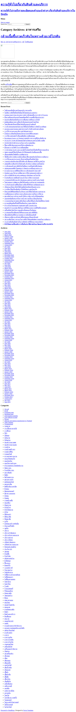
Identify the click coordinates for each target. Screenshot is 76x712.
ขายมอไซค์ (8, 454)
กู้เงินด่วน (7, 440)
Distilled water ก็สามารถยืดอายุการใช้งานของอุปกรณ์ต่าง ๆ (23, 173)
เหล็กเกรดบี (8, 686)
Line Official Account (10, 417)
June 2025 (7, 248)
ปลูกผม (6, 551)
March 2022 (8, 308)
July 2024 (7, 263)
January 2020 (8, 352)
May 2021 (7, 325)
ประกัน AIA (8, 549)
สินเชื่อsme (7, 616)
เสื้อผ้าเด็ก (7, 674)
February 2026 (8, 236)
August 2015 (8, 398)
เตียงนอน (7, 660)
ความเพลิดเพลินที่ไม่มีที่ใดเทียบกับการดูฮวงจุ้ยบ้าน (20, 203)
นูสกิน (6, 528)
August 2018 (8, 380)
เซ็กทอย (7, 656)
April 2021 (7, 327)
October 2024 (8, 258)
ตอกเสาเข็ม (8, 484)
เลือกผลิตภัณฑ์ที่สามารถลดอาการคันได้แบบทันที (20, 215)
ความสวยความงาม (10, 456)
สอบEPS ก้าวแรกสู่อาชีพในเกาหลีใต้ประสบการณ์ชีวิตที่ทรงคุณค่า (25, 208)
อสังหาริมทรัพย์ (9, 630)
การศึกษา (7, 431)
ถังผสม (6, 498)
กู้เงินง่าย (7, 438)
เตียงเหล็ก (7, 663)
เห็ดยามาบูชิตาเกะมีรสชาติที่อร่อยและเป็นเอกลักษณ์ (21, 217)
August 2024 (8, 261)
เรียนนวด (7, 670)
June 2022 (7, 303)
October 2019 (8, 357)
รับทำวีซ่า (7, 584)
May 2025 (7, 250)
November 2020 (9, 335)
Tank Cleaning (8, 422)
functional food (8, 414)
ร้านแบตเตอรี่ (8, 588)
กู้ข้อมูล (6, 435)
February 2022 (8, 310)
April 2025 (7, 251)
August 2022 (8, 300)
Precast (6, 419)
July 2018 (7, 382)
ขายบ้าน (7, 447)
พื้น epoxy (7, 563)
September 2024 (9, 260)
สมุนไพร (7, 602)
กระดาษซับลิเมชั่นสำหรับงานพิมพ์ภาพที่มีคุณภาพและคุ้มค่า (23, 222)
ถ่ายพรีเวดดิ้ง (8, 500)
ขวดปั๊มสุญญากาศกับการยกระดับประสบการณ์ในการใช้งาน (23, 194)
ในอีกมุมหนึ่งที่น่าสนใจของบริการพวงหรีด (18, 110)
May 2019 (7, 365)
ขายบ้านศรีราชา (9, 449)
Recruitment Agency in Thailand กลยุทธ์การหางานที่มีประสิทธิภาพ (25, 138)
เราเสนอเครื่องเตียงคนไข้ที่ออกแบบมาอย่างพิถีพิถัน (20, 212)
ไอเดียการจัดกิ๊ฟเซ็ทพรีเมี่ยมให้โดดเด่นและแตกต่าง (20, 113)
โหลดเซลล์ (7, 700)
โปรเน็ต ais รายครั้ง (10, 697)
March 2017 (8, 388)
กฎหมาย (7, 426)
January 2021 (8, 332)
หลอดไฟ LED (8, 621)
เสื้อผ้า (6, 672)
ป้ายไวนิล (7, 556)
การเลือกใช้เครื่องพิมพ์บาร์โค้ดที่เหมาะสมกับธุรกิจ (20, 189)
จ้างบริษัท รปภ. (9, 470)
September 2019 (9, 358)
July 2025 (7, 246)
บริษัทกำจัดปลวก (9, 542)
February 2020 (8, 350)
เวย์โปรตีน (8, 84)
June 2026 (7, 231)
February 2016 (8, 392)
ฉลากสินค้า (8, 472)
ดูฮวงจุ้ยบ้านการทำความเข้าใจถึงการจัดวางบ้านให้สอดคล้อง (24, 196)
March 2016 (8, 390)
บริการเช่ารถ (8, 537)
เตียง (5, 658)
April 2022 (7, 307)
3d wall (6, 409)
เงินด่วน (6, 651)
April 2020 (7, 347)
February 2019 (8, 370)
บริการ (6, 530)
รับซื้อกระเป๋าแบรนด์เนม (12, 574)
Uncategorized (8, 424)
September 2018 (9, 378)
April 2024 (7, 266)
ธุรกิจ (6, 521)
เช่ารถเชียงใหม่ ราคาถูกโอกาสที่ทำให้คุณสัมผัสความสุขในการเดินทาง (27, 219)
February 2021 (8, 330)
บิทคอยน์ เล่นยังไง (10, 547)
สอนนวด (7, 607)
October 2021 (8, 317)
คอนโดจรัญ (8, 461)
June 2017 (7, 383)
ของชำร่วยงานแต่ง (10, 445)
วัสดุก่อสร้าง (8, 595)
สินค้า (6, 612)
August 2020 (8, 340)
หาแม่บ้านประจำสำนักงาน (13, 626)
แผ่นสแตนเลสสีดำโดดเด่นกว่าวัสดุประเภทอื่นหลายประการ (23, 168)
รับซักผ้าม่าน (8, 572)
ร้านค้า (6, 586)
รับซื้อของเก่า (8, 577)
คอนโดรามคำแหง (10, 463)
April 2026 (7, 233)
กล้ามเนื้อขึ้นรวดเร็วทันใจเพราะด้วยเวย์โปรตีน (30, 36)
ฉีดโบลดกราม (9, 477)
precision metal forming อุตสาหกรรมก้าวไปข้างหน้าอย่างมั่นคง (24, 129)
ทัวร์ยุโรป (7, 507)
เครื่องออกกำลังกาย (10, 649)
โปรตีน (27, 42)
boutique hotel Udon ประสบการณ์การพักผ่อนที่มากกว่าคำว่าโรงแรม (26, 115)
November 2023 (9, 275)
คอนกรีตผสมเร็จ (9, 458)
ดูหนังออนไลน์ (9, 482)
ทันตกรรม (7, 505)
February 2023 (8, 290)
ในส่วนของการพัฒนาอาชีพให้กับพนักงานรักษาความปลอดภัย (24, 182)
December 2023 (9, 273)
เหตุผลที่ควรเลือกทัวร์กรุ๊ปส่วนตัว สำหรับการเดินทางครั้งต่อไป (24, 164)
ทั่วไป (6, 512)
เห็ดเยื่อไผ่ (7, 681)
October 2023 (8, 276)
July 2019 (7, 362)
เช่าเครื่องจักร (8, 653)
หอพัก (6, 623)
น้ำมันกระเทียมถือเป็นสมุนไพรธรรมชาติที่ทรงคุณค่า (21, 133)
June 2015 (7, 402)
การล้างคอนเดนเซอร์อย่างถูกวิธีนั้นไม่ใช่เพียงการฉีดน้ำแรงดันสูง (25, 126)
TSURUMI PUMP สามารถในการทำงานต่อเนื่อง (19, 143)
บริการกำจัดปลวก (10, 533)
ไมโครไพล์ (8, 707)
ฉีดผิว (6, 475)
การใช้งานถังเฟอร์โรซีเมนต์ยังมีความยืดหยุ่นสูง (19, 136)
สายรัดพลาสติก (9, 609)
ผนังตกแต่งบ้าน (9, 558)
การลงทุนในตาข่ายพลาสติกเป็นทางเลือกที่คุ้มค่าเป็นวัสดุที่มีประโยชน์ (26, 201)
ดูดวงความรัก (8, 479)
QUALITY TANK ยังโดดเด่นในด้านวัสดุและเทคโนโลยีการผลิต (24, 140)
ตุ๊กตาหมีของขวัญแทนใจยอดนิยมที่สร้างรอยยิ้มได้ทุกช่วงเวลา (24, 117)
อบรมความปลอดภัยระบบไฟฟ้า (14, 628)
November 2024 (9, 256)
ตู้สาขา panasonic (9, 493)
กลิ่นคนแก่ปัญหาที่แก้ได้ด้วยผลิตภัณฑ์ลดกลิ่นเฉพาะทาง (22, 187)
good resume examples (11, 416)
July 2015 (7, 400)
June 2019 (7, 363)
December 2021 (9, 313)
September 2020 (9, 338)
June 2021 (7, 323)
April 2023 (7, 287)
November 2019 (9, 355)
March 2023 (8, 288)
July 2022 (7, 302)
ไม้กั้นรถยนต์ (8, 704)
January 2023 (8, 292)
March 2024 (8, 268)
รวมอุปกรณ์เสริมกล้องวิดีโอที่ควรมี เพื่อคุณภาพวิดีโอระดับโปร (24, 161)
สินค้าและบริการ (9, 614)
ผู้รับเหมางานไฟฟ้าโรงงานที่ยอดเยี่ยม (16, 147)
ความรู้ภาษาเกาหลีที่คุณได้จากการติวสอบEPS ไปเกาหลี (22, 171)
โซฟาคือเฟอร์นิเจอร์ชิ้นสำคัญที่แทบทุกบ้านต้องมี (20, 124)
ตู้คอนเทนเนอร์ (9, 491)
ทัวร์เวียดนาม (8, 510)
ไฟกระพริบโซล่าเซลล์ (11, 702)
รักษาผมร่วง (8, 570)
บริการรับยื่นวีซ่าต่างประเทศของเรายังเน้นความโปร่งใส (22, 175)
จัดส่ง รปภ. (7, 468)
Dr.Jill (6, 411)
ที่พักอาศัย (7, 516)
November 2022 (9, 295)
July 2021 (7, 322)
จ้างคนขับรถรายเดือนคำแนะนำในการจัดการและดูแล (21, 177)
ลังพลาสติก (8, 593)
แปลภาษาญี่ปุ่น (9, 690)
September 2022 (9, 298)
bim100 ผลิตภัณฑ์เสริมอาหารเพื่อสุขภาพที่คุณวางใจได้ (22, 119)
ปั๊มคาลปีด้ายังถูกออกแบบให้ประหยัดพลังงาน (18, 145)
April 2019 (7, 367)
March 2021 (8, 328)
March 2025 (8, 253)
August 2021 (8, 320)
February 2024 (8, 270)
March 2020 (8, 348)
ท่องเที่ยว (7, 503)
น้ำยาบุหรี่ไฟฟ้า (9, 526)
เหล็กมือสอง (8, 684)
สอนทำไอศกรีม (9, 605)
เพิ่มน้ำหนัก (8, 667)
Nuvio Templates (28, 710)
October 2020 (8, 337)
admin (31, 42)
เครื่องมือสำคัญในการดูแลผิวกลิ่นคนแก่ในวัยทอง (20, 210)
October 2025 (8, 241)
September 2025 (9, 243)
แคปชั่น (6, 688)
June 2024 (7, 265)
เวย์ (23, 42)
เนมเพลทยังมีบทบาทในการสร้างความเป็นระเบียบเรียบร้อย (23, 198)
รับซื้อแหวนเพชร (9, 579)
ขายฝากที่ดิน (8, 452)
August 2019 (8, 360)
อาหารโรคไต (8, 642)
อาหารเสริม (13, 42)
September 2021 (9, 318)
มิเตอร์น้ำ (7, 565)
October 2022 (8, 297)
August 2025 (8, 245)
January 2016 (8, 393)
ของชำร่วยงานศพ (10, 442)
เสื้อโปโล (7, 679)
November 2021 (9, 315)
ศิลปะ (6, 598)
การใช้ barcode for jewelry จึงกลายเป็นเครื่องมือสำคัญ (21, 159)
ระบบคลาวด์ (8, 568)
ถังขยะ (6, 496)
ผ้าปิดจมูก (7, 561)
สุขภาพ (6, 619)
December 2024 (9, 255)
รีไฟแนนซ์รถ (8, 591)
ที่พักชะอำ (7, 514)
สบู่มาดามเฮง (8, 600)
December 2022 (9, 293)
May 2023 (7, 285)
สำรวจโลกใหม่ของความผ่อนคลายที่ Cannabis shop (20, 205)
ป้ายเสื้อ (6, 554)
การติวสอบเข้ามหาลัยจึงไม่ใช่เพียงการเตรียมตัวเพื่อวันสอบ (23, 166)
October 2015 (8, 397)
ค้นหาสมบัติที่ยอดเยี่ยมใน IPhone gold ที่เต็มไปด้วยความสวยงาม (24, 191)
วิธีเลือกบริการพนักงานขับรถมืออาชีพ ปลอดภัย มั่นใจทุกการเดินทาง (26, 157)
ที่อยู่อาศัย (7, 519)
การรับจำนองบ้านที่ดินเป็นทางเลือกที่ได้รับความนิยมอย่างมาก (24, 184)
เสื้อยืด (6, 677)
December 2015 (9, 395)
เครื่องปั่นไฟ (8, 646)
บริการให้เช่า (8, 540)
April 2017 (7, 387)
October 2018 (8, 377)
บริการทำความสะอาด (11, 535)
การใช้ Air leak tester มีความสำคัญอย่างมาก (18, 131)
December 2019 (9, 353)
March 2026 (8, 235)
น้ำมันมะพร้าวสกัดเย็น (11, 523)
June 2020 (7, 343)
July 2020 (7, 342)
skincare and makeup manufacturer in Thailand (18, 421)
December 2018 (9, 373)
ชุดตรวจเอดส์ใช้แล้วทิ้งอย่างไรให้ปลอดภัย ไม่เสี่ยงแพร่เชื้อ (23, 152)
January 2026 (8, 238)
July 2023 (7, 281)
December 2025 (9, 240)
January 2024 (8, 271)
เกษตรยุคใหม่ (8, 644)
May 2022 (7, 305)
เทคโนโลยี (7, 665)
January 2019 (8, 372)
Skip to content (5, 22)
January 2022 (8, 312)
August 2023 (8, 280)
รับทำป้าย (7, 581)
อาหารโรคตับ (8, 639)
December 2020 (9, 333)
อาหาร (19, 42)
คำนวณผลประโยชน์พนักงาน (13, 465)
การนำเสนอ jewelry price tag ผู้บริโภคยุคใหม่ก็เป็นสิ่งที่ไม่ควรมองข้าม (26, 150)
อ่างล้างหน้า (8, 632)
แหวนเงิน (7, 693)
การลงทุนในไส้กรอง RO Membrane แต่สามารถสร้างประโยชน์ (24, 180)
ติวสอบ (6, 489)
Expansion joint (9, 412)
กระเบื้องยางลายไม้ (10, 428)
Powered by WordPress (7, 710)
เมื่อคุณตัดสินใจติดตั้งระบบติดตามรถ (16, 154)
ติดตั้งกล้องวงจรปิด (10, 486)
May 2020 (7, 345)
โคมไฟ (6, 695)
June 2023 (7, 283)
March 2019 (8, 368)
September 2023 (9, 278)
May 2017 (7, 385)
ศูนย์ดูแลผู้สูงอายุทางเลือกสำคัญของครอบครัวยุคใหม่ (21, 122)
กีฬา (5, 433)
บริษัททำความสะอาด (11, 544)
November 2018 (9, 375)
